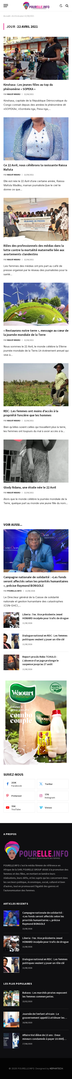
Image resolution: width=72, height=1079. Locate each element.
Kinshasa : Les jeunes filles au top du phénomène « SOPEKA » (28, 87)
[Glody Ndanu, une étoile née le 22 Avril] (36, 461)
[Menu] (5, 6)
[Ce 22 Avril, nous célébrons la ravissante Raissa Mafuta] (36, 138)
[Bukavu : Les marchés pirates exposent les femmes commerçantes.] (11, 998)
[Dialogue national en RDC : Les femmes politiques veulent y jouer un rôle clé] (11, 641)
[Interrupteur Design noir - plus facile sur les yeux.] (61, 5)
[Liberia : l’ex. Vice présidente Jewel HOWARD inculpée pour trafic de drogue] (11, 620)
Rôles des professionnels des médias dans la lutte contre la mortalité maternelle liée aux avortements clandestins (33, 250)
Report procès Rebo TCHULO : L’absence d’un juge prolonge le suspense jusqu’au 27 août (40, 660)
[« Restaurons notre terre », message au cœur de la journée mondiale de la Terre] (36, 304)
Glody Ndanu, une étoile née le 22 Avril (29, 487)
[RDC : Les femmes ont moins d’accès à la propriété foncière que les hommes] (36, 384)
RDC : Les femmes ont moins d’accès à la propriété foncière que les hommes (30, 413)
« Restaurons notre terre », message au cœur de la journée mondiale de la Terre (36, 332)
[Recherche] (67, 6)
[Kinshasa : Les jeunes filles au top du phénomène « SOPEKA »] (36, 58)
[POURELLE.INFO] (36, 5)
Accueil (6, 16)
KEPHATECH (56, 1068)
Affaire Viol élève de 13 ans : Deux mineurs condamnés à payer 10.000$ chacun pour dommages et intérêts (43, 1038)
